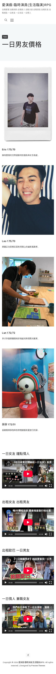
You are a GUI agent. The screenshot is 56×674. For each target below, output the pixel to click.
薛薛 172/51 (9, 424)
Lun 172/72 (8, 332)
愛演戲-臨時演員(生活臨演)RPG (26, 5)
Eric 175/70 (8, 149)
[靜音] (46, 485)
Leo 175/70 (8, 241)
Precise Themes (38, 666)
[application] (28, 473)
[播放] (5, 485)
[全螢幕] (50, 485)
